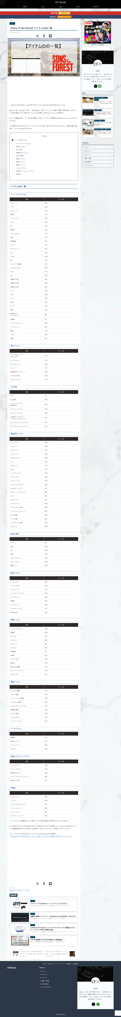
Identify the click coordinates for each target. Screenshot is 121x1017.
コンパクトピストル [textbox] (16, 629)
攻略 (28, 890)
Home (25, 6)
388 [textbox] (46, 648)
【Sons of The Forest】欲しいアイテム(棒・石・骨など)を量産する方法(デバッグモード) (41, 836)
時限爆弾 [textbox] (13, 651)
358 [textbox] (46, 632)
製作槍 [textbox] (13, 663)
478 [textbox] (46, 670)
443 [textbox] (46, 659)
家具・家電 (88, 158)
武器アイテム (20, 162)
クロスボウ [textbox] (14, 640)
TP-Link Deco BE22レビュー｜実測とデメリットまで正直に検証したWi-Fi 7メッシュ (103, 103)
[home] (100, 86)
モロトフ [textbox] (13, 648)
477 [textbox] (46, 667)
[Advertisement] (44, 91)
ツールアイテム (21, 168)
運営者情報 (75, 963)
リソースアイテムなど (23, 143)
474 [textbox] (46, 663)
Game (42, 6)
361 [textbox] (46, 636)
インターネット (89, 165)
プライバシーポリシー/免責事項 (63, 963)
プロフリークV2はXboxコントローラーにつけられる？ (49, 903)
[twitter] (95, 86)
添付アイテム (20, 146)
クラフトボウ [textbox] (15, 659)
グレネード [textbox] (14, 644)
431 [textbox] (46, 655)
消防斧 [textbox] (13, 655)
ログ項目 (19, 150)
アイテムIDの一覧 (21, 140)
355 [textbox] (46, 629)
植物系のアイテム (22, 153)
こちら (67, 118)
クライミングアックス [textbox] (17, 670)
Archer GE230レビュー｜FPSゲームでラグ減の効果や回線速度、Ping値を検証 (103, 133)
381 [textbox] (46, 644)
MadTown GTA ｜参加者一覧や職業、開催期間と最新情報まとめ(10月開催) (103, 113)
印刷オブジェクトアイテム (25, 171)
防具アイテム (20, 159)
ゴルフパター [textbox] (15, 674)
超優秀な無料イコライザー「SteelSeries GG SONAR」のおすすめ (53, 916)
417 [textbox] (46, 651)
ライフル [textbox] (13, 636)
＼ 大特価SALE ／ (64, 13)
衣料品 (18, 174)
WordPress (96, 6)
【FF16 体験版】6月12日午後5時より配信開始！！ (47, 940)
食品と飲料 (20, 156)
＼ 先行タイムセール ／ (64, 16)
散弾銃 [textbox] (13, 632)
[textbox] (27, 625)
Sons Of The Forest (16, 890)
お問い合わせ (51, 963)
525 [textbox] (46, 674)
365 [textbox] (46, 640)
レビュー (87, 154)
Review (78, 6)
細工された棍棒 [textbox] (15, 667)
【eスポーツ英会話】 (98, 44)
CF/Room (60, 2)
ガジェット (88, 151)
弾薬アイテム (20, 165)
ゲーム (13, 888)
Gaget (60, 6)
